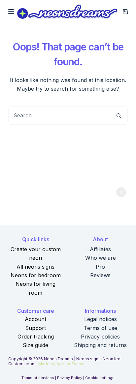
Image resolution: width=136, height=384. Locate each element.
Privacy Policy (69, 377)
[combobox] (59, 115)
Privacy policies (100, 336)
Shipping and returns (100, 345)
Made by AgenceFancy (60, 363)
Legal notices (100, 319)
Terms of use (100, 328)
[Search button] (118, 115)
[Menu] (11, 12)
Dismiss (121, 192)
